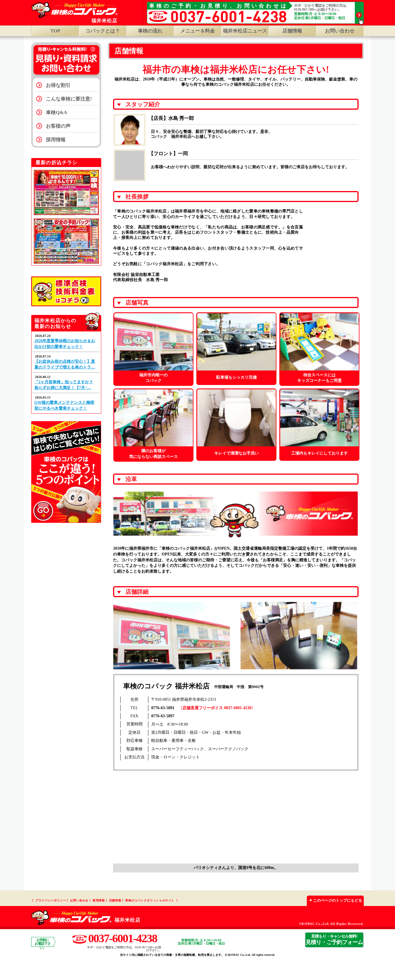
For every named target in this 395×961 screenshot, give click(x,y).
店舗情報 (292, 31)
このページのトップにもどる (337, 900)
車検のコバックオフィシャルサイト (149, 900)
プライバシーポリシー (50, 900)
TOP (55, 31)
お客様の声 (58, 126)
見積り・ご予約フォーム (334, 939)
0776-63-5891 (162, 708)
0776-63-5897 (162, 716)
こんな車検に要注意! (69, 99)
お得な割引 (58, 85)
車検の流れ (150, 31)
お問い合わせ (340, 31)
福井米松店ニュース (245, 31)
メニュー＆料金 (197, 31)
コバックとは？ (103, 31)
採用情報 (56, 139)
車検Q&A (56, 112)
